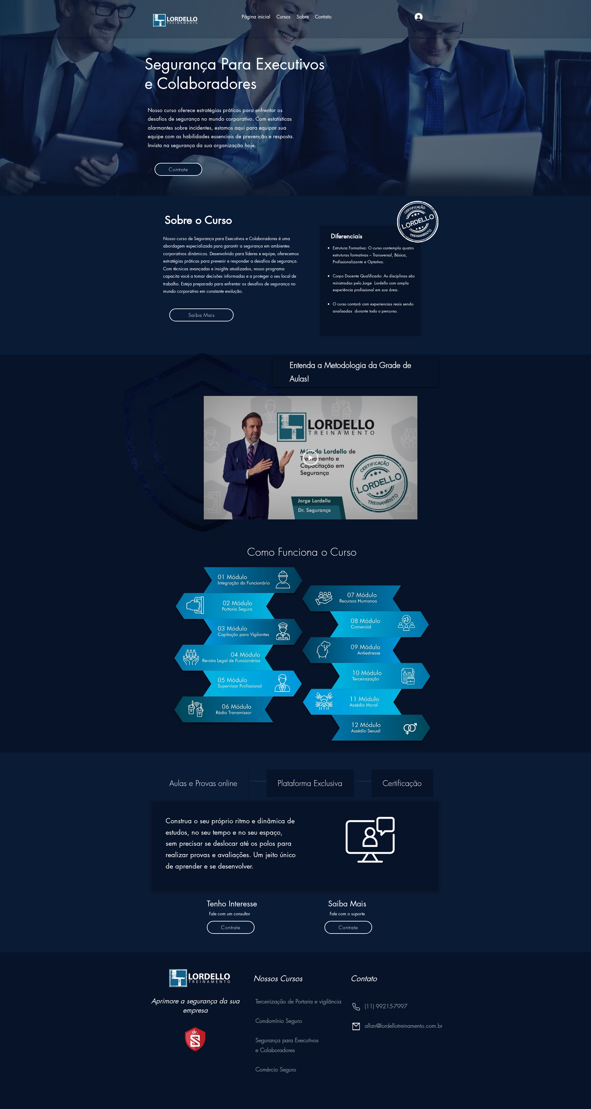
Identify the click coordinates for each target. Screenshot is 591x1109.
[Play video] (310, 458)
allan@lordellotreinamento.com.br (403, 1025)
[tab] (203, 783)
